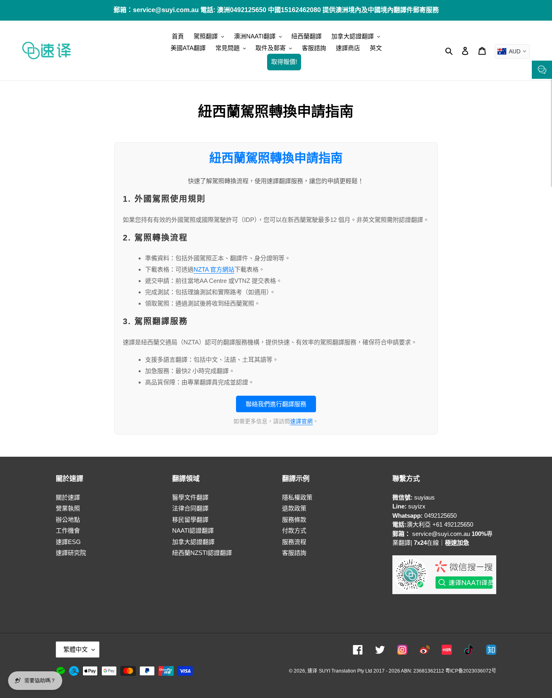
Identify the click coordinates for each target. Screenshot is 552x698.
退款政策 (294, 508)
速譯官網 (301, 421)
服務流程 (294, 541)
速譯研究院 (71, 552)
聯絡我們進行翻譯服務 (276, 404)
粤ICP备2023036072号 (470, 671)
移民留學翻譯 (190, 519)
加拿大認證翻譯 (193, 541)
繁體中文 (75, 649)
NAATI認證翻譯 (193, 530)
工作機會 (68, 530)
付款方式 (294, 530)
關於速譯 (68, 497)
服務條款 (294, 519)
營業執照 (68, 508)
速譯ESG (68, 541)
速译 (312, 671)
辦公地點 (68, 519)
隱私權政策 (297, 497)
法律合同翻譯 (190, 508)
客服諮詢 (294, 552)
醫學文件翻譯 (190, 497)
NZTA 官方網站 (214, 269)
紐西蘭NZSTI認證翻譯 (202, 552)
